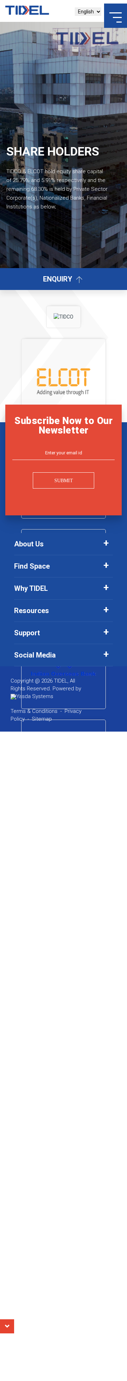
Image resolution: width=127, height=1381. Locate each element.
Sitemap (42, 719)
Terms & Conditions (34, 711)
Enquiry (58, 279)
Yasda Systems (34, 696)
